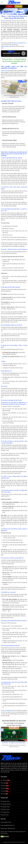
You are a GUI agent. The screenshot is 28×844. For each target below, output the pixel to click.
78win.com (4, 70)
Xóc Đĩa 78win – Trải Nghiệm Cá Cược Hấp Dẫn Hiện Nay (14, 742)
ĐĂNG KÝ (10, 6)
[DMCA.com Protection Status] (5, 836)
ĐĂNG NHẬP (18, 6)
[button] (2, 2)
